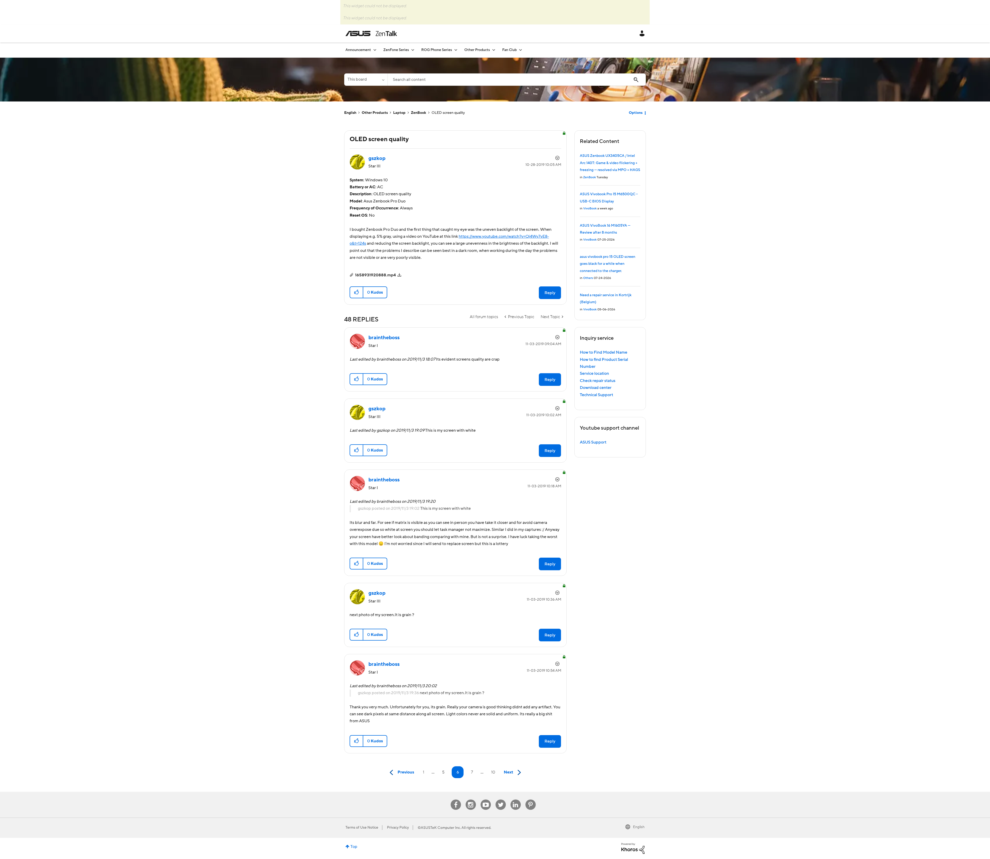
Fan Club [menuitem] (509, 50)
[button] (356, 292)
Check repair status (597, 380)
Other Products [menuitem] (477, 50)
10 (493, 772)
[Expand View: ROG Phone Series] (455, 50)
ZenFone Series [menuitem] (396, 50)
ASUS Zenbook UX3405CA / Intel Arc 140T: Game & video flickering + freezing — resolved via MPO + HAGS (610, 163)
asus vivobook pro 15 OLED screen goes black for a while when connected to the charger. (607, 263)
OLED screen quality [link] (448, 112)
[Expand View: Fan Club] (520, 50)
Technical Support (596, 394)
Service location (594, 373)
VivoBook (590, 208)
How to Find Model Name (603, 352)
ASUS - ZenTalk (371, 33)
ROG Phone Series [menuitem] (436, 50)
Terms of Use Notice (361, 827)
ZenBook (418, 112)
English (350, 112)
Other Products (375, 112)
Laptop (399, 112)
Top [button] (353, 846)
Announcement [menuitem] (358, 50)
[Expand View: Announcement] (374, 50)
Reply (549, 292)
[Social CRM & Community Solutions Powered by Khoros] (633, 848)
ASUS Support (593, 442)
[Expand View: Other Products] (493, 50)
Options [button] (635, 112)
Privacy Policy (398, 827)
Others (588, 278)
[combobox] (516, 79)
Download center (596, 387)
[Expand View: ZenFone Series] (412, 50)
